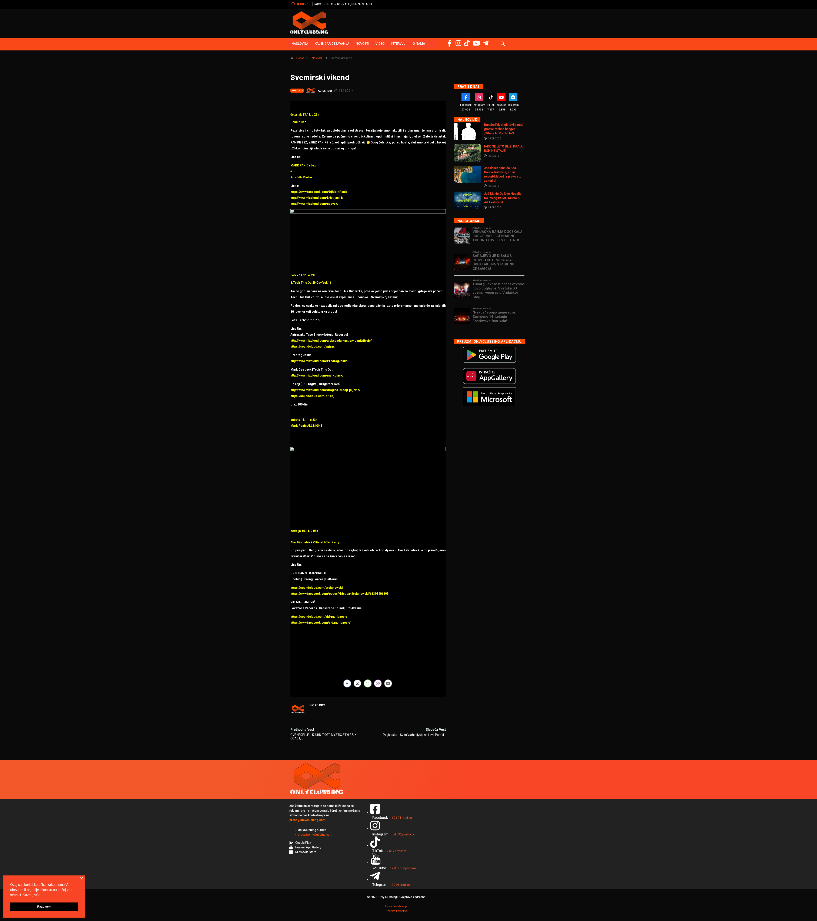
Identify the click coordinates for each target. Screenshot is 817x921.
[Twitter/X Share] (357, 683)
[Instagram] (458, 43)
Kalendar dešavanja (332, 44)
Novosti (362, 44)
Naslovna (299, 44)
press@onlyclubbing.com (315, 834)
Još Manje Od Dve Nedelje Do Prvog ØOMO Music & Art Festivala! (502, 198)
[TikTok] (491, 97)
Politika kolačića (396, 911)
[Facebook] (449, 43)
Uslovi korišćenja (396, 906)
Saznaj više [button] (31, 895)
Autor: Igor (325, 90)
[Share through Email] (388, 683)
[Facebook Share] (347, 683)
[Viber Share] (378, 683)
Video (380, 44)
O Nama (419, 44)
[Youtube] (501, 97)
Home (300, 58)
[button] (502, 44)
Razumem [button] (44, 906)
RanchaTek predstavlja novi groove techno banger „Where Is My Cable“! (503, 129)
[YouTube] (476, 43)
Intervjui (398, 44)
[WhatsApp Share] (368, 683)
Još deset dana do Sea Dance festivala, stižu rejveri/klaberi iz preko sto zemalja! (368, 4)
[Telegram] (485, 43)
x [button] (81, 879)
